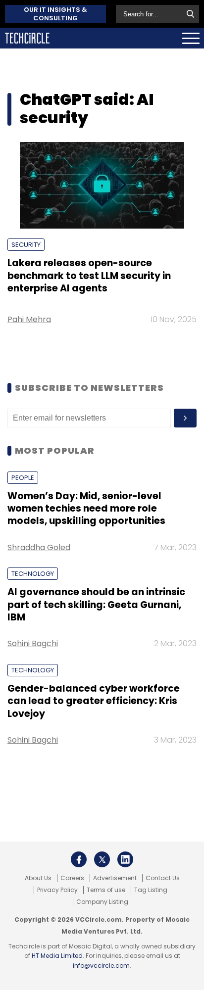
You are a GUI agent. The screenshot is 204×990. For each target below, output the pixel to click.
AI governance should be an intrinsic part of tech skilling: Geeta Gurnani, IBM (96, 604)
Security (26, 244)
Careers (72, 878)
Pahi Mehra (29, 319)
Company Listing (102, 902)
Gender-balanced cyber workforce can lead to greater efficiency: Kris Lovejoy (93, 701)
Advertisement (115, 878)
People (22, 477)
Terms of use (106, 890)
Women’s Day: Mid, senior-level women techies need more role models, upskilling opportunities (86, 508)
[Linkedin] (125, 859)
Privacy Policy (57, 890)
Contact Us (163, 878)
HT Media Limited (57, 955)
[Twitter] (102, 859)
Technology (32, 573)
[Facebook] (79, 859)
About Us (38, 878)
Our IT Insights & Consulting (55, 14)
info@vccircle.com (101, 965)
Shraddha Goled (38, 547)
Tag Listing (150, 890)
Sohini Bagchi (32, 643)
